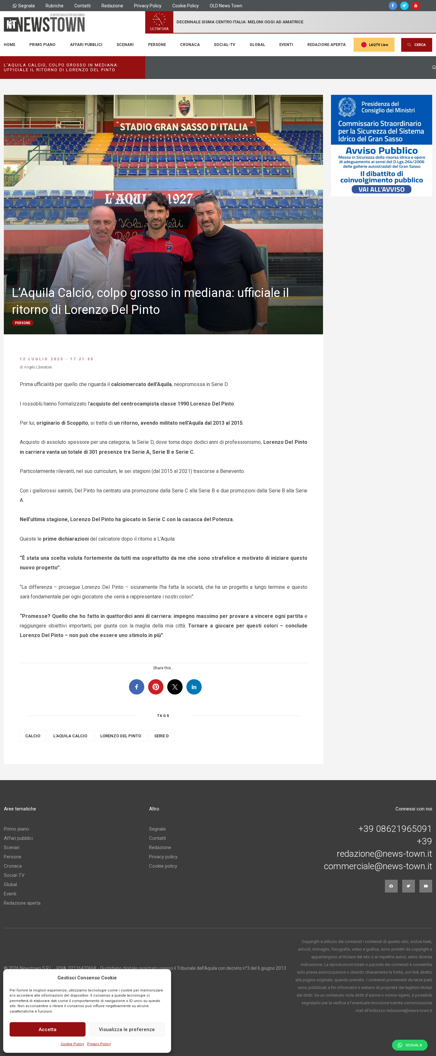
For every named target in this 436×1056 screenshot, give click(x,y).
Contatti (82, 5)
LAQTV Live (378, 45)
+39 (424, 841)
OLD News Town (226, 5)
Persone (157, 44)
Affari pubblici (86, 44)
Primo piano (42, 44)
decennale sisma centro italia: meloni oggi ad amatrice (240, 21)
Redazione (112, 5)
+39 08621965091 (395, 829)
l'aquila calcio (70, 735)
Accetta (47, 1029)
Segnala (26, 5)
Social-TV (224, 44)
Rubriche (55, 5)
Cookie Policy (72, 1044)
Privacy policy (163, 857)
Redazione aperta (326, 44)
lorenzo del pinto (120, 735)
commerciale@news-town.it (378, 866)
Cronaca (190, 44)
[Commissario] (381, 145)
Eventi (286, 44)
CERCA (420, 45)
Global (257, 44)
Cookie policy (163, 866)
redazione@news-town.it (384, 854)
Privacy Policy (99, 1044)
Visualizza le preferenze (127, 1029)
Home (9, 44)
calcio (32, 735)
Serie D (161, 735)
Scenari (125, 44)
